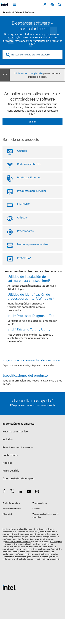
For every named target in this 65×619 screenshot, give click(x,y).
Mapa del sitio (10, 470)
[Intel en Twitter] (12, 492)
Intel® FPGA (24, 257)
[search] (8, 55)
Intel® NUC (23, 204)
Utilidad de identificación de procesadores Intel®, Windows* (31, 296)
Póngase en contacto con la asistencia (32, 405)
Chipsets (22, 217)
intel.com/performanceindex (17, 541)
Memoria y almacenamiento (33, 244)
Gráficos (22, 150)
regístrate (37, 73)
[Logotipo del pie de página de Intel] (9, 587)
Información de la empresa (18, 423)
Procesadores (25, 231)
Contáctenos (10, 455)
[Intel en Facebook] (4, 492)
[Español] (52, 4)
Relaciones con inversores (17, 447)
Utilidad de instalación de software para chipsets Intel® (29, 279)
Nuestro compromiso (15, 431)
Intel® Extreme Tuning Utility (29, 330)
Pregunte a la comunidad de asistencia (31, 360)
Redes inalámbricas (28, 164)
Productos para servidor (31, 191)
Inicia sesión (21, 73)
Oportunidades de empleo (18, 478)
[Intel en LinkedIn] (20, 492)
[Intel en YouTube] (29, 492)
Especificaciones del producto (25, 375)
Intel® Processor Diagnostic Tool (32, 316)
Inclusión (7, 439)
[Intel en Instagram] (37, 492)
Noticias (7, 463)
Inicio (32, 121)
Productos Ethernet (29, 177)
